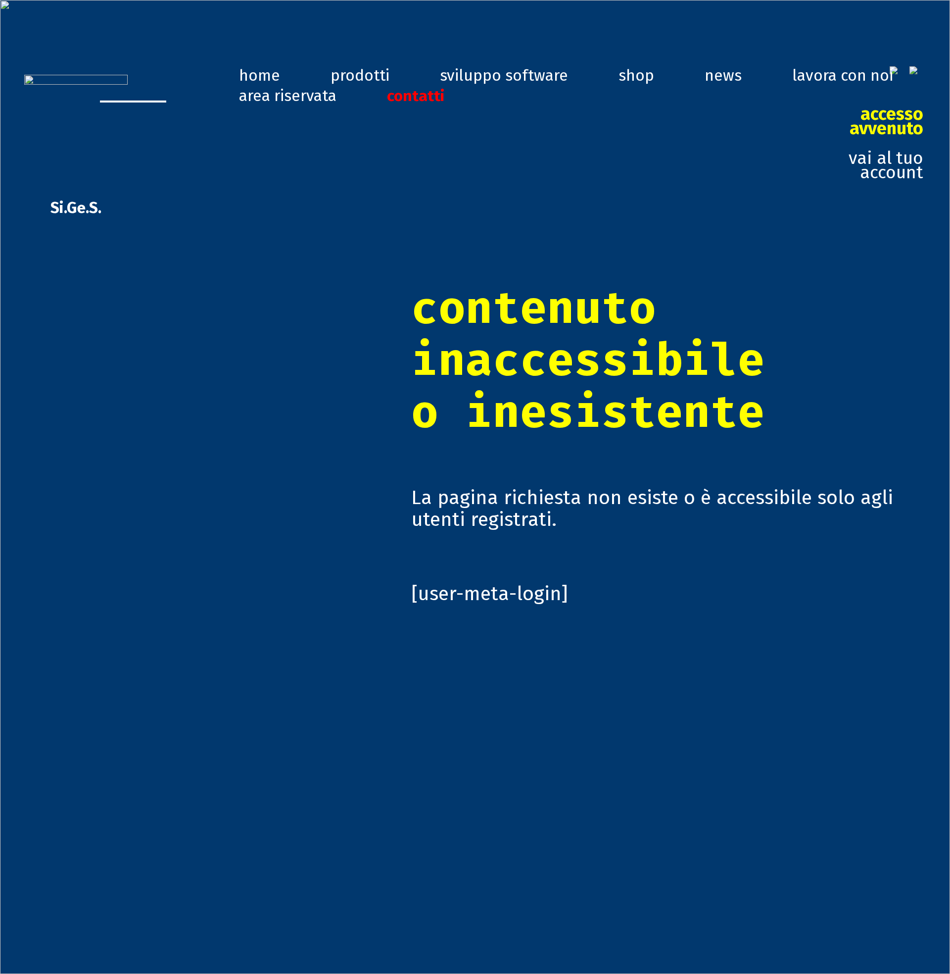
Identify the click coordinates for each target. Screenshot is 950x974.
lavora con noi (842, 75)
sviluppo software (504, 75)
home (259, 75)
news (723, 75)
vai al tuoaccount (886, 143)
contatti (416, 95)
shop (636, 75)
